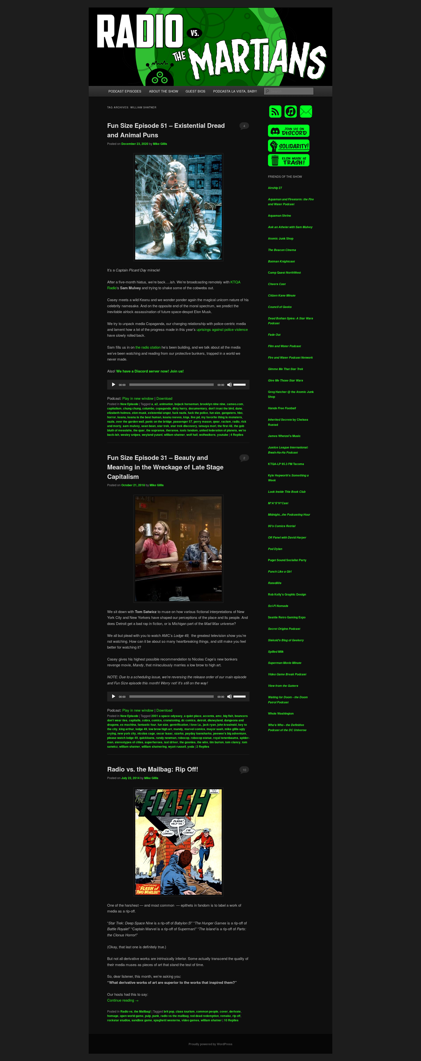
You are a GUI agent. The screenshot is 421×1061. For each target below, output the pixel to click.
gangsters (229, 412)
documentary (198, 408)
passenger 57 (182, 421)
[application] (178, 385)
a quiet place (192, 716)
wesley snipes (130, 434)
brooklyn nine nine (212, 404)
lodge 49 (141, 729)
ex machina (128, 724)
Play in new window (137, 398)
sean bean (148, 426)
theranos (172, 430)
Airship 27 (275, 188)
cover (224, 1011)
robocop (183, 737)
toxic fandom (189, 430)
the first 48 (225, 426)
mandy (178, 729)
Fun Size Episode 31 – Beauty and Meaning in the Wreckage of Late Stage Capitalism (165, 467)
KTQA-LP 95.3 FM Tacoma (286, 464)
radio (235, 421)
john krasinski (227, 724)
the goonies (188, 742)
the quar (139, 430)
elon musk (139, 412)
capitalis (135, 720)
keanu (121, 417)
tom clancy (232, 742)
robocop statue (201, 737)
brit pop (169, 1011)
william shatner (174, 434)
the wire (202, 742)
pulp (148, 1016)
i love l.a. (195, 724)
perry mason (202, 421)
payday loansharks (198, 733)
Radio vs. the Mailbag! (135, 1011)
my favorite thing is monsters (221, 417)
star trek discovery (184, 426)
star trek (163, 426)
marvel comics (194, 729)
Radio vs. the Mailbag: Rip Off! (152, 768)
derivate (235, 1011)
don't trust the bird (221, 408)
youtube (222, 434)
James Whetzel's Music (284, 436)
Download (164, 398)
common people (207, 1011)
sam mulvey (131, 426)
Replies (236, 434)
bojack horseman (186, 404)
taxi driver (171, 742)
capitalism (114, 408)
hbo (239, 412)
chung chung (132, 408)
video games (190, 1020)
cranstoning (171, 720)
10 (244, 769)
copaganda (163, 408)
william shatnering (154, 746)
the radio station (148, 347)
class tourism (185, 1011)
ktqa (186, 417)
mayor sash (215, 729)
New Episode (129, 404)
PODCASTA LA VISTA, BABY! (235, 91)
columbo (148, 408)
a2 (156, 404)
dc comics (188, 720)
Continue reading (123, 1000)
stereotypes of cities (129, 742)
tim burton (217, 742)
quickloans (146, 737)
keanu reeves (172, 417)
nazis (111, 421)
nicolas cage (146, 733)
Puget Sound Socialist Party (287, 560)
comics (157, 720)
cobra (146, 720)
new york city (126, 733)
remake (225, 1016)
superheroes (154, 742)
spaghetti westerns (166, 1020)
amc (219, 716)
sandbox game (142, 1020)
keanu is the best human (144, 417)
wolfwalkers (207, 434)
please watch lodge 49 (122, 737)
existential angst (159, 412)
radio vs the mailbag (175, 1016)
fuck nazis (179, 412)
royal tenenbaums (225, 737)
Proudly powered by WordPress (210, 1044)
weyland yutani (152, 434)
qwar (216, 421)
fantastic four (147, 724)
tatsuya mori (207, 426)
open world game (132, 1016)
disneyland (215, 720)
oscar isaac (164, 733)
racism (226, 421)
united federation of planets (218, 430)
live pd (195, 417)
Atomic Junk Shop (280, 238)
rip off (236, 1016)
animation (166, 404)
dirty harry (179, 408)
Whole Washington (281, 713)
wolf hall (192, 434)
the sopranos (155, 430)
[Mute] (229, 384)
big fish (228, 716)
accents (208, 716)
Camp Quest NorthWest (284, 272)
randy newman (166, 737)
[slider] (240, 384)
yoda (190, 746)
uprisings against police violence (222, 329)
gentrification (179, 724)
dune (238, 408)
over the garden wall (130, 421)
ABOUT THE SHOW (163, 91)
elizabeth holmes (119, 412)
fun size (215, 412)
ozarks (179, 733)
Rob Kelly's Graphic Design (287, 594)
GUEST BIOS (195, 91)
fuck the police (198, 412)
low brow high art (160, 729)
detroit (201, 720)
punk (155, 1016)
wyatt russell (177, 746)
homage (112, 1016)
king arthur (126, 729)
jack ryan (209, 724)
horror (111, 417)
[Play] (113, 384)
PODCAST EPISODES (124, 91)
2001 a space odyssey (166, 716)
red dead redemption (204, 1016)
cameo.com (235, 404)
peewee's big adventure (229, 733)
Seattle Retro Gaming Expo (287, 617)
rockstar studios (118, 1020)
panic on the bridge (158, 421)
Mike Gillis (160, 143)
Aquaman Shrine (279, 215)
